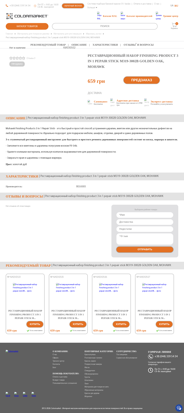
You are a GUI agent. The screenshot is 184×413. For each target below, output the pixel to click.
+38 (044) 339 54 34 (19, 5)
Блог (54, 367)
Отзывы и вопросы (139, 45)
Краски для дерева (92, 393)
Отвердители (90, 371)
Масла (87, 367)
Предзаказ (141, 80)
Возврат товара (59, 380)
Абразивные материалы (94, 390)
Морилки (88, 396)
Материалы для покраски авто (97, 387)
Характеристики (105, 45)
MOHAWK (81, 186)
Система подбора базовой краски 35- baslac (109, 4)
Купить (35, 324)
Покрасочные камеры (93, 364)
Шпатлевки (89, 380)
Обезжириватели (91, 374)
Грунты (87, 377)
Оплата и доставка (142, 4)
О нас (157, 4)
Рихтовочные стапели (93, 358)
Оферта (55, 358)
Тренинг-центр (58, 361)
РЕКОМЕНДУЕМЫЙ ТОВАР (48, 45)
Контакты (56, 364)
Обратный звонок (73, 6)
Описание (79, 45)
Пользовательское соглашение (65, 383)
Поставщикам (121, 355)
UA (172, 5)
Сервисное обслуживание (126, 358)
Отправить (145, 249)
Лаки (87, 384)
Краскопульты (90, 355)
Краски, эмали (90, 361)
